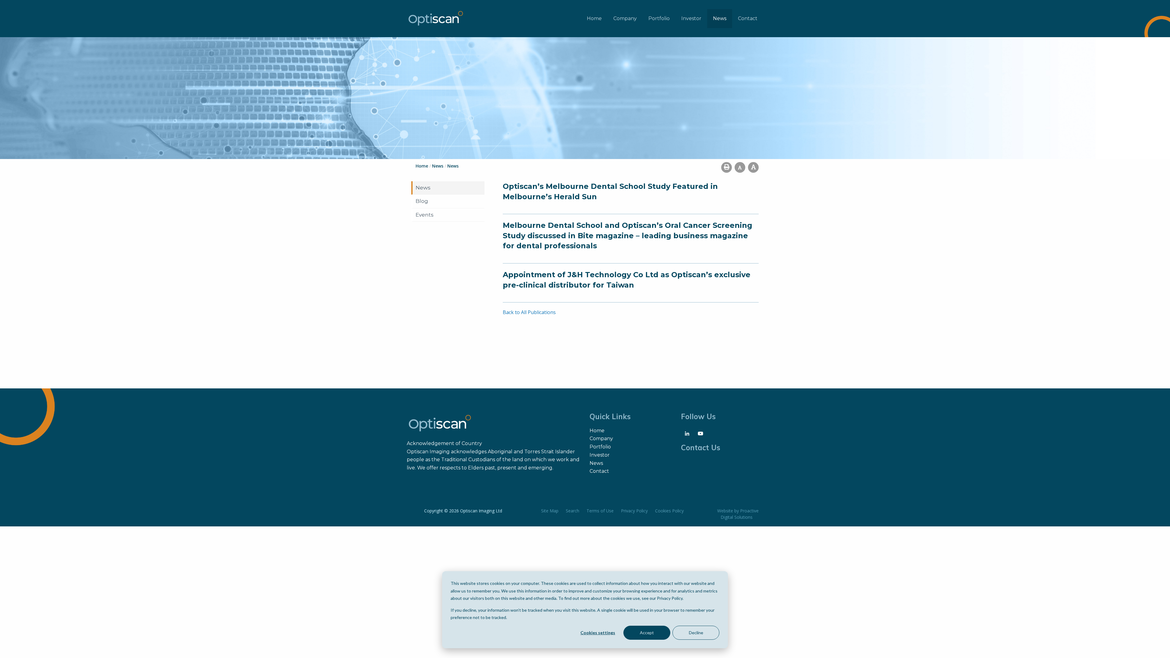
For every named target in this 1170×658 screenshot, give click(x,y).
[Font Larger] (753, 167)
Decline (696, 632)
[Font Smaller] (740, 167)
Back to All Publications (529, 312)
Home (594, 18)
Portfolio (659, 18)
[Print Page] (726, 167)
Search (572, 511)
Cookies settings (597, 632)
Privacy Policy (634, 511)
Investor (691, 18)
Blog (422, 201)
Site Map (549, 511)
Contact (747, 18)
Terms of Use (600, 511)
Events (425, 215)
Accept (647, 632)
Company (625, 18)
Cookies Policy (669, 511)
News (719, 18)
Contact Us (700, 447)
